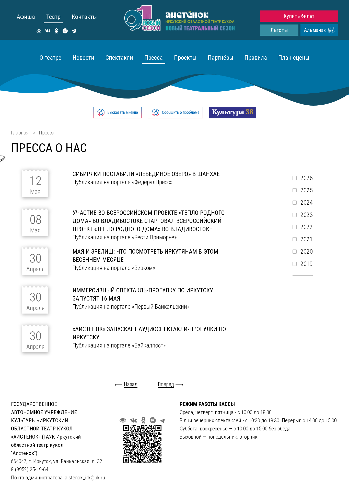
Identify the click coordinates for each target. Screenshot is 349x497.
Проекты (185, 57)
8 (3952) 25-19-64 (30, 469)
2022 (306, 227)
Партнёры (220, 57)
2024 (306, 202)
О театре (50, 57)
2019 (306, 263)
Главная (20, 133)
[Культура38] (232, 112)
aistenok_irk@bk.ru (85, 478)
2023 (306, 214)
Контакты (84, 16)
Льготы (279, 30)
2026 (306, 178)
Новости (83, 57)
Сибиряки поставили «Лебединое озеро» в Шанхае (146, 174)
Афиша (26, 16)
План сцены (293, 57)
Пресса (153, 57)
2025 (306, 190)
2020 (306, 251)
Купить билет (299, 16)
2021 (306, 239)
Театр (53, 16)
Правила (256, 57)
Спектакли (119, 57)
